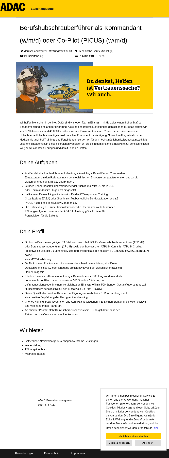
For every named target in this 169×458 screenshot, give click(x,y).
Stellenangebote (42, 8)
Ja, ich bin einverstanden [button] (133, 436)
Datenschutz (52, 453)
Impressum (78, 453)
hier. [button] (155, 428)
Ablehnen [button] (147, 442)
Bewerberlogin (24, 453)
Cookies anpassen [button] (119, 442)
